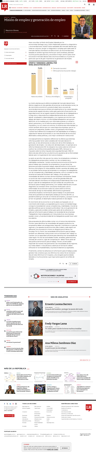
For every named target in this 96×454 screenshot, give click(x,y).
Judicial (18, 384)
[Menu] (10, 8)
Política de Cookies (52, 449)
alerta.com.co (56, 436)
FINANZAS (13, 7)
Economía (49, 411)
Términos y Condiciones (67, 413)
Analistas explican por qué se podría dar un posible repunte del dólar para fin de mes (15, 313)
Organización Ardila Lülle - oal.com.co (85, 434)
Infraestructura (37, 419)
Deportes (49, 384)
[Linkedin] (58, 36)
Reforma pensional (56, 10)
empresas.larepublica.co (33, 434)
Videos (36, 426)
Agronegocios (25, 406)
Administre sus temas (11, 63)
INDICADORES (77, 7)
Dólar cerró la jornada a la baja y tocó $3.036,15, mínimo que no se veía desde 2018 (15, 304)
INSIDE (83, 7)
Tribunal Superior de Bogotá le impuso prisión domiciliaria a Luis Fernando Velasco (23, 389)
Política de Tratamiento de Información (70, 415)
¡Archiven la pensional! (13, 342)
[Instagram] (13, 404)
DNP (49, 10)
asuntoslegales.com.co (9, 434)
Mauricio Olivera (12, 30)
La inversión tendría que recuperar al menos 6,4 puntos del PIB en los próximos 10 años (54, 377)
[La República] (4, 7)
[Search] (85, 4)
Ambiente (79, 384)
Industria (8, 330)
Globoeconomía (51, 417)
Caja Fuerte (37, 408)
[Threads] (16, 404)
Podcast (24, 422)
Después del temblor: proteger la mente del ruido (64, 309)
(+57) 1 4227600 (8, 410)
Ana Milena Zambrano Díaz (60, 343)
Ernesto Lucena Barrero (58, 304)
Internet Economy (26, 420)
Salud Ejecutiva (50, 422)
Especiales (37, 415)
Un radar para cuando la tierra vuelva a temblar (63, 329)
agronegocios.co (21, 434)
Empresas (24, 415)
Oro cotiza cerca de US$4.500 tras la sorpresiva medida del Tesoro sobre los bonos (83, 377)
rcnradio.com (31, 436)
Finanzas (24, 417)
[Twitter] (55, 36)
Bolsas (8, 300)
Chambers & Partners (79, 10)
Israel (63, 10)
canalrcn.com (23, 436)
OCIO (30, 7)
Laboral (8, 319)
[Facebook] (5, 404)
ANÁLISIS (54, 7)
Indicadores (25, 419)
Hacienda (8, 346)
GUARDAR (65, 36)
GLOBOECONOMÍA (37, 7)
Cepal (71, 10)
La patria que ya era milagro (56, 348)
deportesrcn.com (65, 436)
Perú (87, 10)
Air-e (67, 10)
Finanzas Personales (39, 417)
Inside (48, 419)
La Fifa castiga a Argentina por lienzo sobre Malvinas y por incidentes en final (53, 389)
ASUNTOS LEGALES (61, 7)
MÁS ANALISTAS (84, 360)
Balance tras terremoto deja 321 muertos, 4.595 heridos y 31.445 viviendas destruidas (14, 350)
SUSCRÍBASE (91, 1)
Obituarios (37, 420)
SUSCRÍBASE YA (72, 281)
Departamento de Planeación (39, 10)
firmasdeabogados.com (46, 434)
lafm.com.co (48, 436)
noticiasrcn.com (40, 436)
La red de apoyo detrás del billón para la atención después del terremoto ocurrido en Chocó (14, 334)
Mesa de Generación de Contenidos (70, 406)
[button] (31, 276)
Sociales (24, 426)
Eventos (49, 415)
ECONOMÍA (20, 7)
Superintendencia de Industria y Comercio (71, 419)
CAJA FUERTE (70, 7)
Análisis (8, 340)
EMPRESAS (26, 7)
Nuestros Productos (66, 408)
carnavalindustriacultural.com (11, 436)
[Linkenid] (11, 404)
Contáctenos (64, 410)
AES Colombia (27, 10)
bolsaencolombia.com (59, 434)
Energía (18, 373)
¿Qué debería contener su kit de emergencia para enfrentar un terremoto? (84, 389)
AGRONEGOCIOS (47, 7)
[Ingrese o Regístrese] (94, 4)
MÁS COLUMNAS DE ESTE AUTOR (39, 36)
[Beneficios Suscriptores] (89, 4)
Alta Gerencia (37, 406)
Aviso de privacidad (66, 411)
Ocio (48, 420)
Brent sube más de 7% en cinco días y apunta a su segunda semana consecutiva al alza (24, 377)
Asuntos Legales (26, 408)
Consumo (24, 411)
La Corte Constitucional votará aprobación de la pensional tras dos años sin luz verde (14, 324)
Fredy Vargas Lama (56, 323)
